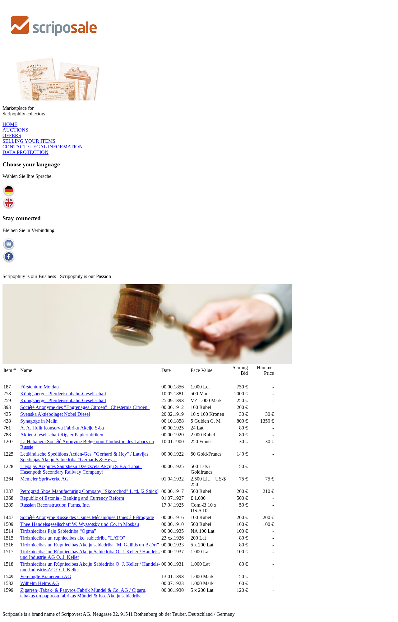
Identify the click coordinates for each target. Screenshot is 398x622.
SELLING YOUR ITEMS (28, 141)
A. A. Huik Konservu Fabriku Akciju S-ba (62, 427)
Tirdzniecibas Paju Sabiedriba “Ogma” (58, 531)
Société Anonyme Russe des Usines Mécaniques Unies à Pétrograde (87, 517)
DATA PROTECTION (25, 152)
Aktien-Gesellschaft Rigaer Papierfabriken (61, 434)
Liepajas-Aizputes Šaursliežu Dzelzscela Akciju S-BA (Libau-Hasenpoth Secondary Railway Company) (81, 469)
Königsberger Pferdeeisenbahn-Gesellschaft (63, 393)
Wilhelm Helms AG (39, 583)
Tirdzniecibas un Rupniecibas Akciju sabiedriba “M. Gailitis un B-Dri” (89, 544)
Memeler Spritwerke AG (44, 478)
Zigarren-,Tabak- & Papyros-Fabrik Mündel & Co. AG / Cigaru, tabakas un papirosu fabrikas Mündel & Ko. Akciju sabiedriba (83, 592)
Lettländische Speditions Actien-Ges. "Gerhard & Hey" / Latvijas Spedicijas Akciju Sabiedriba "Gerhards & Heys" (84, 456)
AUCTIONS (15, 129)
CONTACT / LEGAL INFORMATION (42, 146)
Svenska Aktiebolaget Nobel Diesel (55, 414)
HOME (9, 124)
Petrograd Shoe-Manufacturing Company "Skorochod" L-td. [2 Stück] (89, 491)
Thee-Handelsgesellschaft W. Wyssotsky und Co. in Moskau (79, 524)
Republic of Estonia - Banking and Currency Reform (72, 498)
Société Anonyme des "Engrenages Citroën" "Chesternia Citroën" (85, 407)
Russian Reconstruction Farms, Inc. (55, 505)
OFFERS (11, 135)
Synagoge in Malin (39, 421)
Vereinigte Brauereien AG (45, 576)
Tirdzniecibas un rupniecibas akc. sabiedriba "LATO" (72, 538)
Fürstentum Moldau (39, 386)
